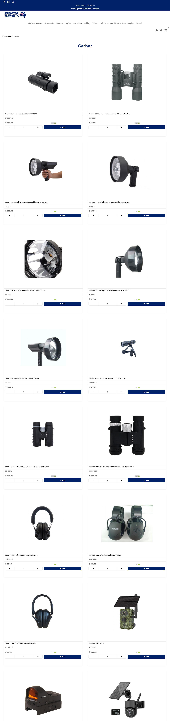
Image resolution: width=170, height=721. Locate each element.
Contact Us (91, 5)
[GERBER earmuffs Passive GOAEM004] (43, 611)
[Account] (157, 30)
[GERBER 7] (126, 170)
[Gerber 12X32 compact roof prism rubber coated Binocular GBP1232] (126, 82)
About (83, 5)
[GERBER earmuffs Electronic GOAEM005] (126, 523)
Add (63, 127)
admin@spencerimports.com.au (85, 8)
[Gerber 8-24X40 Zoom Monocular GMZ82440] (126, 346)
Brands (10, 36)
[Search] (161, 30)
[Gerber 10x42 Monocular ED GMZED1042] (43, 82)
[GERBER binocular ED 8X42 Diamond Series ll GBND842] (43, 435)
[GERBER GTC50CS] (126, 611)
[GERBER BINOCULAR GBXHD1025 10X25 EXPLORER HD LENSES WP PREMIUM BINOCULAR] (126, 435)
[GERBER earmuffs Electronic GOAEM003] (43, 523)
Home (78, 5)
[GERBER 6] (43, 170)
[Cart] (165, 30)
